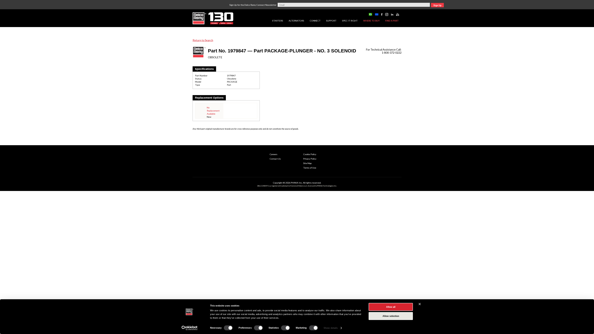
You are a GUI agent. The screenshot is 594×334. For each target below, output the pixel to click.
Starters (277, 20)
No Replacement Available (213, 110)
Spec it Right (350, 20)
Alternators (296, 20)
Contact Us (275, 158)
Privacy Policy (309, 158)
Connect (315, 20)
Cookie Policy (309, 154)
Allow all (390, 307)
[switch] (258, 327)
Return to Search (203, 40)
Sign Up (437, 5)
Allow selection (391, 316)
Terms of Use (309, 167)
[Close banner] (420, 304)
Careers (273, 154)
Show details (331, 328)
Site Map (307, 163)
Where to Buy (371, 20)
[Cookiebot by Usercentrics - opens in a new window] (189, 328)
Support (331, 20)
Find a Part (392, 20)
